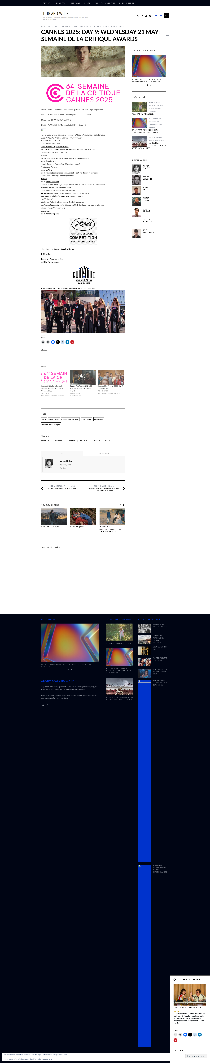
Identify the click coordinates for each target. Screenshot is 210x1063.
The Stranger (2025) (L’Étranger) (160, 626)
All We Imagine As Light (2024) (160, 659)
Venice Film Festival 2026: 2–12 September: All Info (149, 145)
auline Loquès (52, 173)
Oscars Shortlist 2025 (160, 648)
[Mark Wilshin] (136, 180)
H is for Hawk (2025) (51, 527)
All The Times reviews (50, 262)
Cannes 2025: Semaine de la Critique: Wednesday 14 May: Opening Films (52, 388)
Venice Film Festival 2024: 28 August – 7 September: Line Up (160, 868)
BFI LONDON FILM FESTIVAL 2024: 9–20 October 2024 (160, 683)
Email (107, 441)
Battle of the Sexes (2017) (188, 1008)
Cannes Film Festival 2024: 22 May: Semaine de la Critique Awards (81, 388)
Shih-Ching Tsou (67, 196)
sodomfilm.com (127, 3)
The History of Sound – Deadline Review (57, 249)
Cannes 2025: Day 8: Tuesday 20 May (62, 487)
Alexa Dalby (53, 419)
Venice (151, 140)
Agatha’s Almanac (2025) (143, 114)
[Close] (175, 979)
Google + (84, 441)
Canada (157, 102)
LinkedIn (97, 441)
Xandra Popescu (52, 214)
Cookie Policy (47, 1059)
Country (61, 3)
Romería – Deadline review (52, 259)
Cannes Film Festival (69, 419)
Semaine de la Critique (50, 424)
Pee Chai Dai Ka (48, 146)
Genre (87, 3)
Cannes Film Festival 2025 (74, 26)
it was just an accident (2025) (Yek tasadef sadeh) (110, 529)
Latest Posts (104, 453)
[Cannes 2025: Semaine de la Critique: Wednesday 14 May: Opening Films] (54, 377)
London (152, 124)
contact (64, 698)
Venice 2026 (159, 140)
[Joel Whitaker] (136, 233)
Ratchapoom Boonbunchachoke (59, 149)
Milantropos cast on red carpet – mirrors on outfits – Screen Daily (68, 288)
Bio (62, 453)
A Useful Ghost (62, 146)
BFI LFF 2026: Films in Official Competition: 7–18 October (147, 81)
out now (94, 26)
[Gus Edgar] (136, 212)
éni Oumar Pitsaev (54, 158)
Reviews (47, 3)
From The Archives (105, 3)
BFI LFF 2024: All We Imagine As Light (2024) (160, 671)
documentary (154, 105)
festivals (75, 3)
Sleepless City (71, 205)
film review (98, 419)
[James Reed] (136, 190)
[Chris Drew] (136, 201)
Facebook (46, 441)
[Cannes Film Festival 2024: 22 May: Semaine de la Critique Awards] (83, 377)
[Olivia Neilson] (136, 222)
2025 (43, 419)
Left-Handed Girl (48, 196)
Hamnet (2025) (77, 527)
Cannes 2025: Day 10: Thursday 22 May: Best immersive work (104, 488)
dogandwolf (86, 419)
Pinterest (71, 441)
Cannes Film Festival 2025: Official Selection (158, 639)
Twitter (58, 441)
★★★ (151, 102)
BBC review (46, 254)
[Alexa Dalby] (136, 169)
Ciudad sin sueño (57, 205)
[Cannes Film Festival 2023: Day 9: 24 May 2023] (111, 377)
